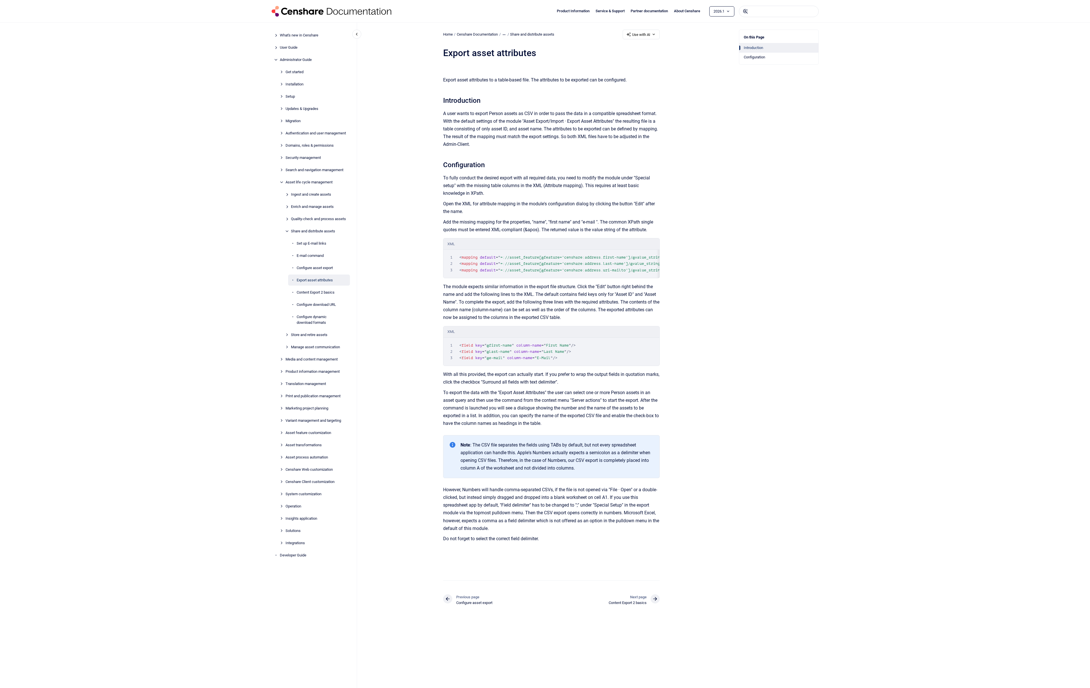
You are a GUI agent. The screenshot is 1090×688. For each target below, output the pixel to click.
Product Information (573, 11)
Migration (293, 121)
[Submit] (745, 11)
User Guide (289, 47)
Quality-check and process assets (318, 219)
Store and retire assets (309, 334)
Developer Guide (293, 555)
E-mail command (310, 255)
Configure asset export (315, 268)
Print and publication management (313, 396)
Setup (290, 96)
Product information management (313, 371)
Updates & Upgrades (302, 109)
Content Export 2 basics (316, 292)
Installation (294, 84)
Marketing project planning (307, 408)
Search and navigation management (314, 170)
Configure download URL (316, 304)
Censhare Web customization (309, 469)
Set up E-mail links (311, 243)
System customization (303, 494)
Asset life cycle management (309, 182)
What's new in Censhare (299, 35)
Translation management (306, 383)
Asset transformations (304, 445)
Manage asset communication (315, 347)
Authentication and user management (316, 133)
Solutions (293, 530)
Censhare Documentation (477, 34)
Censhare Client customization (310, 481)
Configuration (754, 57)
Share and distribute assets (313, 231)
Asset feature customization (308, 432)
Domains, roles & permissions (310, 145)
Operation (293, 506)
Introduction (753, 48)
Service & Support (610, 11)
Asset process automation (307, 457)
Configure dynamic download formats (312, 320)
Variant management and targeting (313, 420)
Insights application (301, 518)
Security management (303, 157)
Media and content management (312, 359)
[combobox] (778, 11)
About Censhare (687, 11)
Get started (294, 72)
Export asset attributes (315, 280)
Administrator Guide (296, 60)
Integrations (295, 542)
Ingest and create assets (311, 194)
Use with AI (641, 34)
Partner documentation (649, 11)
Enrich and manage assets (312, 206)
